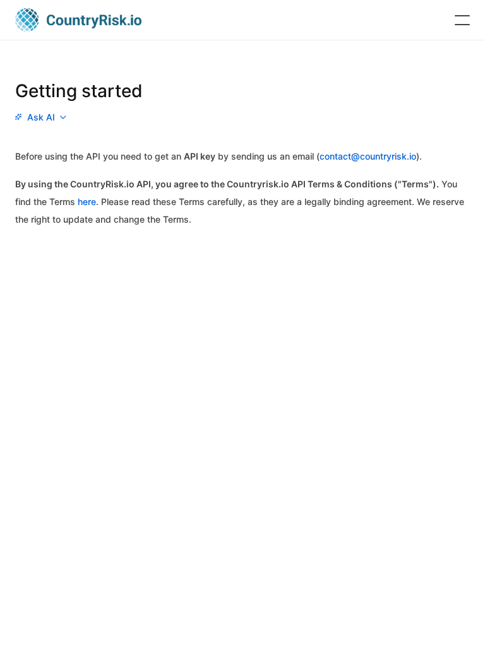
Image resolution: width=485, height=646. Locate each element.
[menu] (40, 117)
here (87, 201)
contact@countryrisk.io (368, 156)
